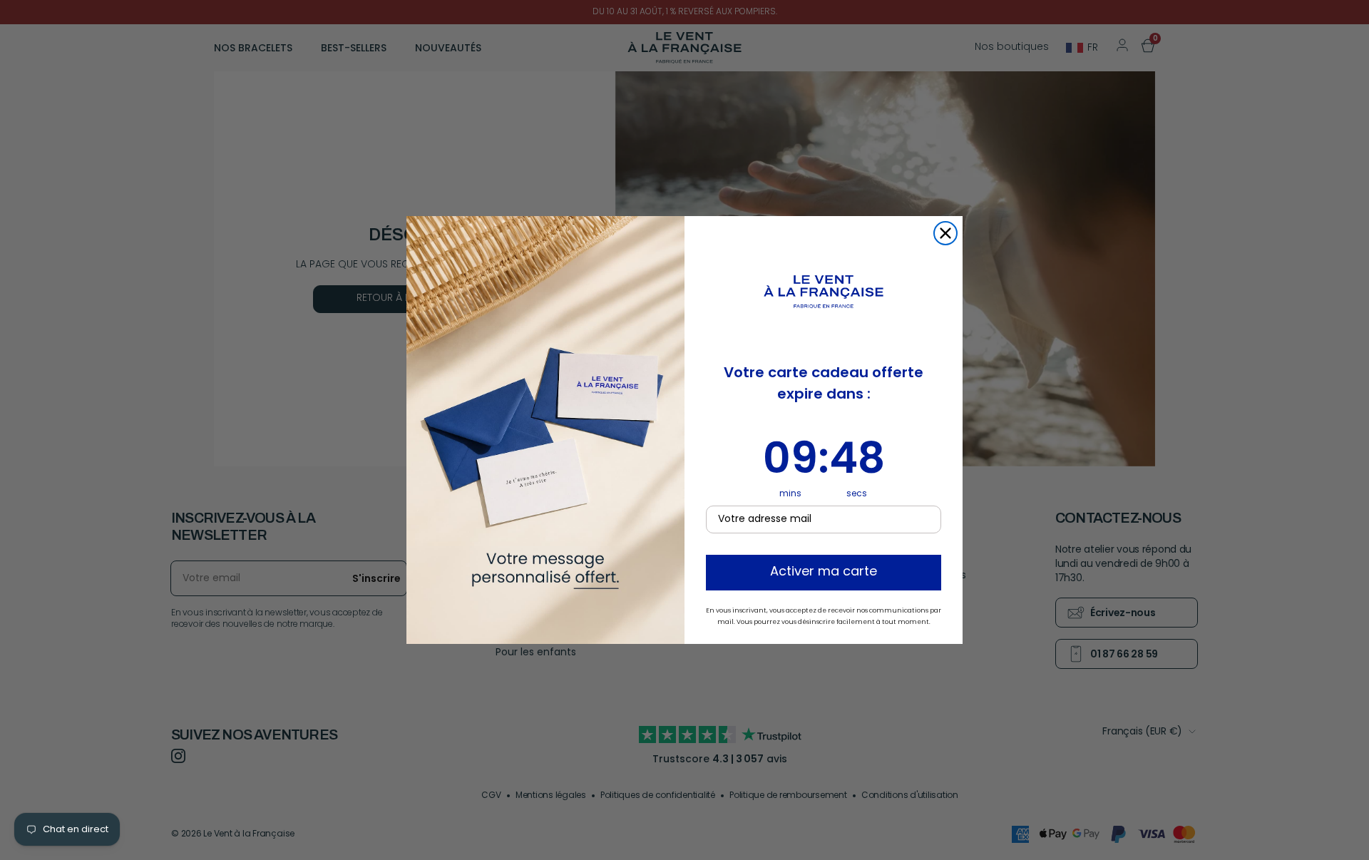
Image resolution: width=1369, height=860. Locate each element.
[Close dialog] (945, 233)
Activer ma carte (823, 572)
